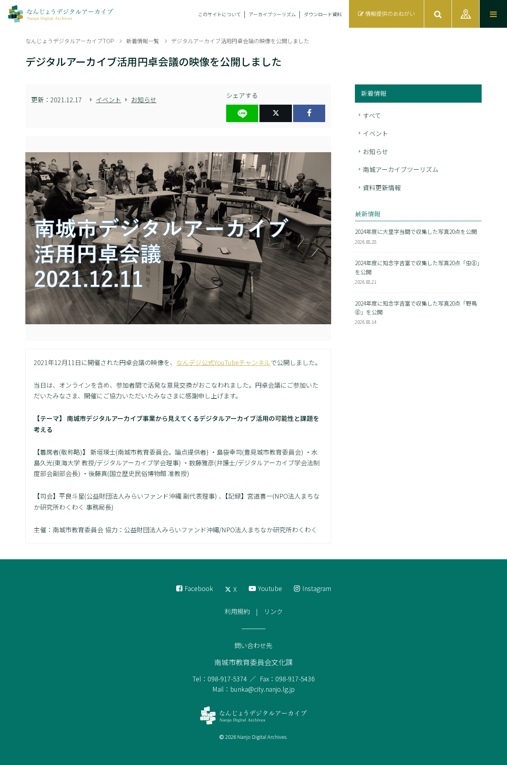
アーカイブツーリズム (272, 14)
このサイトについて (219, 14)
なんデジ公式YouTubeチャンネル (223, 362)
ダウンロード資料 (323, 14)
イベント (108, 99)
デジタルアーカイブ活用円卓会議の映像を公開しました (240, 41)
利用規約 (237, 611)
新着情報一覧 (142, 41)
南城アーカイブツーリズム (400, 169)
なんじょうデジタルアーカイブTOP (69, 41)
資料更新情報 (382, 187)
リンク (273, 611)
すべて (372, 115)
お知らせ (143, 99)
